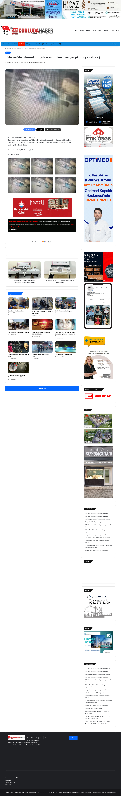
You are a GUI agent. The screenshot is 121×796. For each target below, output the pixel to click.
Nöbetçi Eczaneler (85, 30)
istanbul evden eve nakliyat (12, 778)
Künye (75, 30)
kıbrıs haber (8, 780)
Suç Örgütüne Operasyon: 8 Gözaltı (18, 332)
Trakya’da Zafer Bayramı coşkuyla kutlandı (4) (97, 513)
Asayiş (14, 48)
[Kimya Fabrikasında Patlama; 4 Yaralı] (42, 347)
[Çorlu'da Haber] (27, 31)
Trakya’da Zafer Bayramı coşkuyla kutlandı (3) (97, 534)
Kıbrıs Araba (8, 784)
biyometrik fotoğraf (10, 782)
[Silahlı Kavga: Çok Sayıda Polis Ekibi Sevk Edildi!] (42, 324)
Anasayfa (8, 48)
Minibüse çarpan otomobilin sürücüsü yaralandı (97, 519)
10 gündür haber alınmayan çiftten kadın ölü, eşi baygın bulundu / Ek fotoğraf (65, 334)
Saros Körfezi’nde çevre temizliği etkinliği (96, 550)
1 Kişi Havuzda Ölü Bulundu (63, 354)
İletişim (106, 30)
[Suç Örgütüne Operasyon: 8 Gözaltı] (18, 324)
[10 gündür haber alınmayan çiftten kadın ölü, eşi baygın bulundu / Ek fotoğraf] (65, 324)
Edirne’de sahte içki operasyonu (93, 708)
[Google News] (45, 242)
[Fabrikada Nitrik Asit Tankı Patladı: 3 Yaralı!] (18, 303)
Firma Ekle (114, 30)
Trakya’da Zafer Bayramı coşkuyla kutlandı (96, 522)
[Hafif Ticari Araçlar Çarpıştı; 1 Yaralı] (65, 303)
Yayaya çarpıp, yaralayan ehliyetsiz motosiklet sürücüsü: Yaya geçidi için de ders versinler (49, 44)
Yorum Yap (42, 388)
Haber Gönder (97, 30)
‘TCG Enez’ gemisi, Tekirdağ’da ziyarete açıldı (97, 537)
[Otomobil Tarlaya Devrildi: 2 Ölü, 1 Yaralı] (18, 347)
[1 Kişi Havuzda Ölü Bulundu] (65, 347)
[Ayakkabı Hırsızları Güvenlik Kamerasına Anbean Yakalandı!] (18, 367)
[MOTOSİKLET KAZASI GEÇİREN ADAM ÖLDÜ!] (42, 303)
